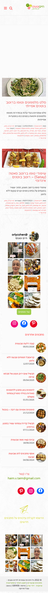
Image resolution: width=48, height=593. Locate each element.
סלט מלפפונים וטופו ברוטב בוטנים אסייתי (26, 104)
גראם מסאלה (10, 203)
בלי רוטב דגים (15, 131)
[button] (32, 250)
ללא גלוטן (43, 128)
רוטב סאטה (18, 208)
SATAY (22, 203)
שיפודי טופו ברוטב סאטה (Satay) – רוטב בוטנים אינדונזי (27, 177)
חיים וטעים (38, 126)
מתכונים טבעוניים (35, 583)
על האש (18, 205)
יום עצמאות (37, 205)
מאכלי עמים (35, 128)
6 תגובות (28, 210)
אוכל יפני (38, 131)
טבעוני (44, 133)
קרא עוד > (42, 138)
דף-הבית (11, 126)
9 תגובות (20, 136)
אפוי (17, 203)
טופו (5, 126)
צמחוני (36, 136)
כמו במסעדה (32, 133)
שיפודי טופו (9, 208)
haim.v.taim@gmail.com (24, 478)
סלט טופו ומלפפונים (13, 133)
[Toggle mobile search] (10, 8)
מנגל (23, 205)
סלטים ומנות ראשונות (23, 128)
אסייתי (32, 131)
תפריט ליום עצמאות (39, 210)
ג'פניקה (6, 131)
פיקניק (12, 205)
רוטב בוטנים (29, 136)
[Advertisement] (24, 50)
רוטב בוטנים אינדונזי (30, 208)
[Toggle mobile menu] (5, 8)
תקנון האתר (21, 583)
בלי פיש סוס (25, 131)
